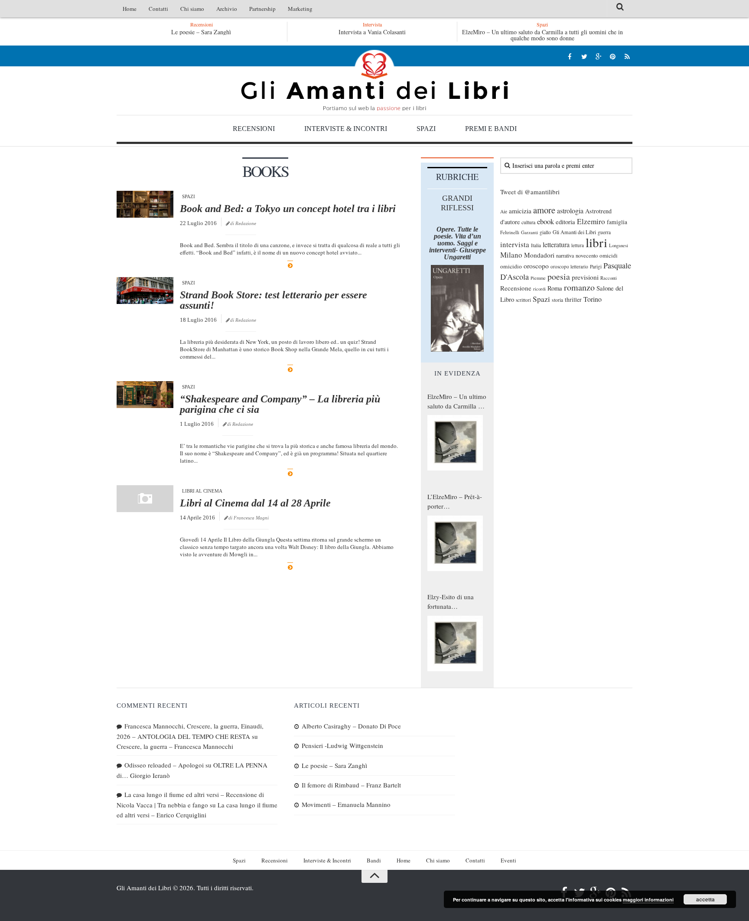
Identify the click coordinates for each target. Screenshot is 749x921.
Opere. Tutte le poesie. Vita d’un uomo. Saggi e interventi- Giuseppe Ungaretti (457, 243)
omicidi (608, 255)
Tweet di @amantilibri (530, 191)
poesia (558, 276)
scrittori (523, 300)
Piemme (538, 278)
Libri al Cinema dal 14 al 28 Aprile (255, 503)
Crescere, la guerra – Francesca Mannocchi (175, 746)
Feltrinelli (509, 232)
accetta (705, 899)
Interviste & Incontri (345, 128)
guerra (604, 232)
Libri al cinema (202, 490)
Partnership (262, 9)
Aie (503, 211)
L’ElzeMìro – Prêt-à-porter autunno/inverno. (454, 501)
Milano (511, 255)
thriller (573, 299)
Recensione (515, 288)
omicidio (511, 266)
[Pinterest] (612, 56)
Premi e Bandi (491, 128)
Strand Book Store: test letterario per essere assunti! (273, 300)
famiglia (617, 222)
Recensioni (254, 128)
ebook (545, 221)
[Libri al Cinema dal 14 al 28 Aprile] (145, 498)
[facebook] (569, 56)
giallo (545, 232)
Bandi (374, 860)
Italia (536, 245)
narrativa (565, 255)
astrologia (570, 211)
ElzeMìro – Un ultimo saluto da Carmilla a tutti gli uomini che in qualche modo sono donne (542, 35)
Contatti (158, 9)
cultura (528, 222)
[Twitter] (584, 56)
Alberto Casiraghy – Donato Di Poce (351, 726)
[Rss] (627, 56)
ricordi (539, 289)
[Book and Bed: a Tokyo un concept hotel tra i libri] (145, 204)
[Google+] (598, 56)
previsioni (585, 277)
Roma (554, 288)
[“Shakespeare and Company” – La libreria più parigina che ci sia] (145, 394)
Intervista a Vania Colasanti (372, 32)
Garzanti (529, 232)
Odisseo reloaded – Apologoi (164, 765)
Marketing (300, 9)
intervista (514, 244)
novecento (587, 255)
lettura (577, 245)
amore (544, 210)
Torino (592, 299)
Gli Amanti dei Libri (374, 80)
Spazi (426, 128)
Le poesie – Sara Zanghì (201, 32)
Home (130, 9)
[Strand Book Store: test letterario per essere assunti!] (145, 290)
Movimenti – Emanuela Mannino (346, 804)
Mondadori (539, 255)
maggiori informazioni (648, 899)
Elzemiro (591, 221)
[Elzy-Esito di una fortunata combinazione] (455, 643)
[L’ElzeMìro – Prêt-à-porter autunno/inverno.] (455, 543)
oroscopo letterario (569, 266)
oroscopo (536, 265)
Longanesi (618, 245)
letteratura (556, 244)
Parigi (596, 266)
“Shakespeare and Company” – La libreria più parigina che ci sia (280, 404)
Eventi (508, 860)
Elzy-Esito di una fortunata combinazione (450, 601)
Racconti (608, 278)
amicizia (520, 210)
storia (557, 300)
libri (596, 242)
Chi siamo (192, 9)
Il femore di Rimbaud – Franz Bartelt (351, 785)
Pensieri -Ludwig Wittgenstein (342, 745)
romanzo (579, 287)
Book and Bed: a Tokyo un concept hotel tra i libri (288, 208)
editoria (565, 221)
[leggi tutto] (290, 266)
